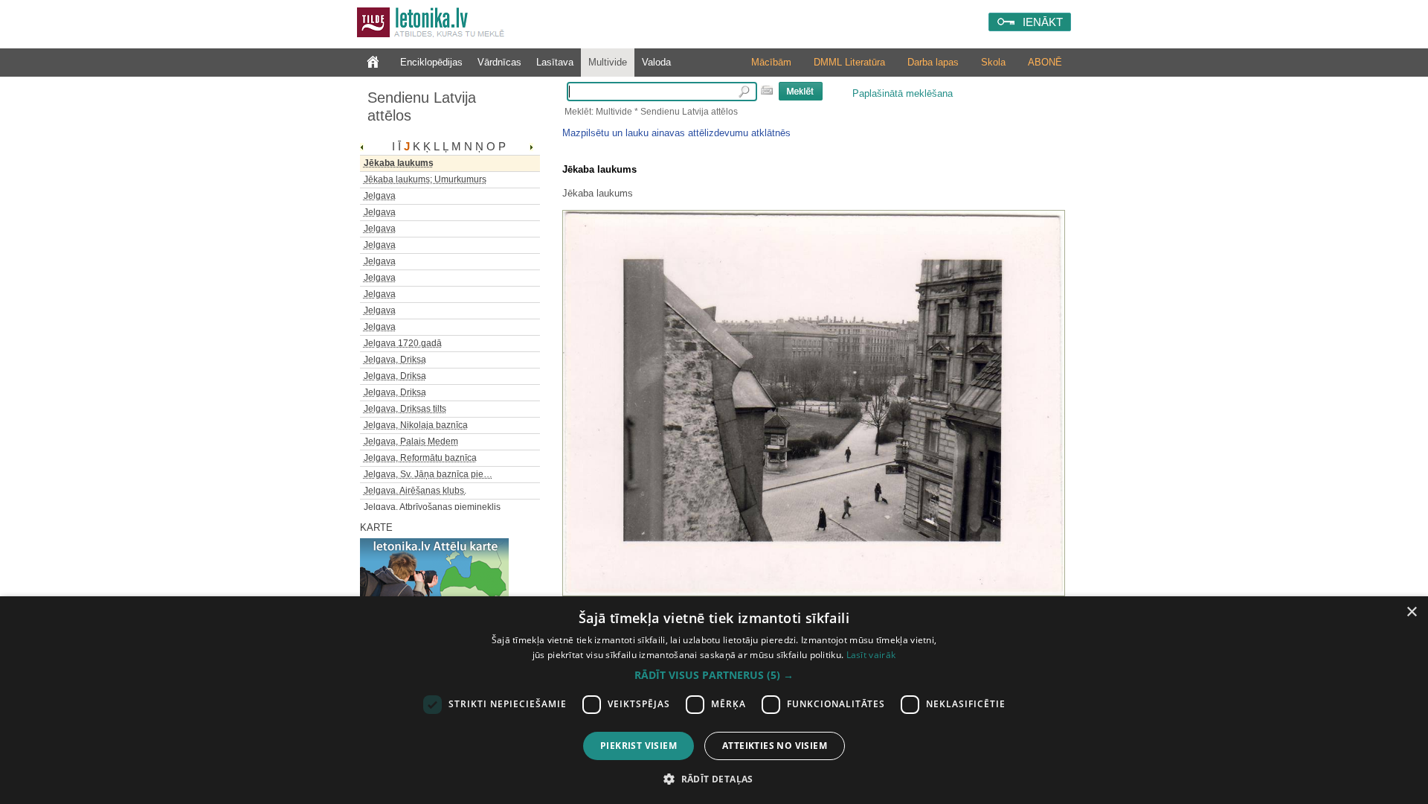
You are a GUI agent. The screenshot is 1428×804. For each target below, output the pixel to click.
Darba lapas (933, 62)
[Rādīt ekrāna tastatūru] (766, 90)
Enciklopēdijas (431, 62)
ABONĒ (1045, 62)
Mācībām (771, 62)
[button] (714, 675)
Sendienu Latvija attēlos (421, 106)
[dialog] (714, 700)
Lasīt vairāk (871, 654)
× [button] (1411, 612)
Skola (993, 62)
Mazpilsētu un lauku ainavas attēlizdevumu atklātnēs (676, 132)
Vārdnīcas (499, 62)
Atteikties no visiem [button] (774, 745)
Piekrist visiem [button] (638, 745)
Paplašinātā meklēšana (902, 93)
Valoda (656, 62)
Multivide (607, 62)
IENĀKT (1043, 22)
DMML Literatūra (849, 62)
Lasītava (554, 62)
